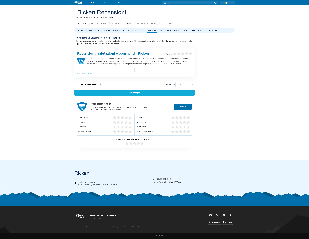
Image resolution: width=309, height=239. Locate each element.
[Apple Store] (227, 222)
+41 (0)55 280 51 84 (162, 178)
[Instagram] (223, 215)
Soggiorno (212, 30)
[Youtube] (210, 215)
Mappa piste (165, 30)
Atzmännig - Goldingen (146, 23)
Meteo (94, 2)
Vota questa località (84, 73)
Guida (81, 30)
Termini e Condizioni (104, 227)
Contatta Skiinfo (96, 215)
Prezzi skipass (197, 30)
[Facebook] (230, 215)
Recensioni (152, 30)
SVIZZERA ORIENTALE (89, 17)
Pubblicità (111, 215)
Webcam (116, 30)
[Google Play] (214, 222)
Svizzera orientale (99, 23)
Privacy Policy (90, 227)
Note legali (79, 227)
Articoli (117, 2)
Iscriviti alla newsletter (96, 219)
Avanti (183, 106)
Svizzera (116, 23)
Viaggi (105, 2)
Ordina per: (170, 84)
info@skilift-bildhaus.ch (168, 181)
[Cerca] (215, 2)
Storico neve (180, 30)
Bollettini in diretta (133, 30)
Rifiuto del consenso (144, 227)
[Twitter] (217, 215)
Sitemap (115, 227)
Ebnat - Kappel (168, 23)
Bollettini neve (94, 30)
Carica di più (135, 92)
